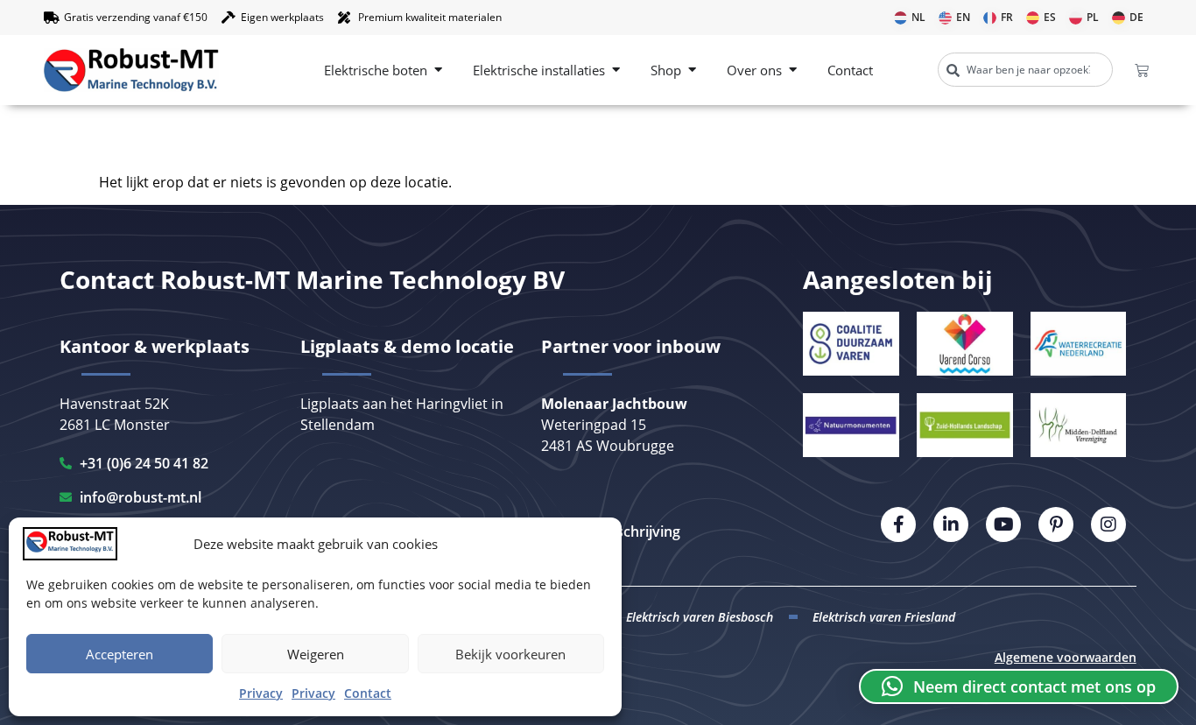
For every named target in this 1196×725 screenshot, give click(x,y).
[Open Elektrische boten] (438, 70)
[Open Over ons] (792, 70)
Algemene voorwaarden (1065, 657)
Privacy (261, 693)
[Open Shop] (692, 70)
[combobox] (1025, 70)
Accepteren (119, 654)
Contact (367, 693)
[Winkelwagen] (1141, 70)
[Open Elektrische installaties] (616, 70)
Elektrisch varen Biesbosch (699, 617)
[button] (1018, 686)
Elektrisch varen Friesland (884, 617)
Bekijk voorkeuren (510, 654)
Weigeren (315, 654)
